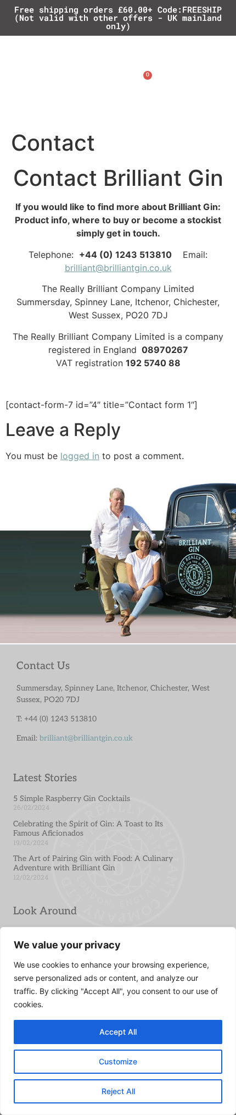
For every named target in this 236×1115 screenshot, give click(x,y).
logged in (79, 455)
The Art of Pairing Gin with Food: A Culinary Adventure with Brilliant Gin (93, 863)
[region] (118, 1021)
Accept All (118, 1031)
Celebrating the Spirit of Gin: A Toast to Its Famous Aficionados (88, 828)
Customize (118, 1061)
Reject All (118, 1091)
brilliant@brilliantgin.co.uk (118, 267)
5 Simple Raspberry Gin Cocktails (71, 798)
